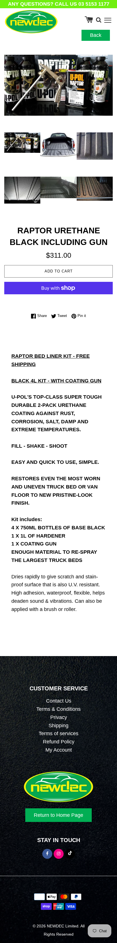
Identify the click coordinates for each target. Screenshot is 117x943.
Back (95, 35)
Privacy (58, 717)
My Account (58, 750)
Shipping (58, 725)
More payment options (58, 299)
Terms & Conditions (58, 709)
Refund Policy (58, 742)
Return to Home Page (58, 815)
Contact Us (58, 701)
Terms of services (58, 733)
